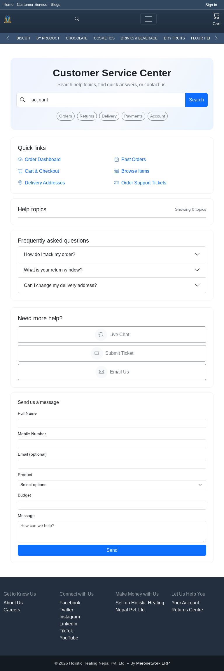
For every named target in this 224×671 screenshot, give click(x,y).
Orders (65, 116)
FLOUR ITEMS (202, 38)
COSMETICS (104, 38)
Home (8, 4)
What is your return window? (53, 269)
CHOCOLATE (77, 38)
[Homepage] (8, 19)
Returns (87, 116)
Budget (24, 495)
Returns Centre (187, 609)
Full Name (27, 413)
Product (25, 474)
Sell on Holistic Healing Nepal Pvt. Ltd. (140, 606)
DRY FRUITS (174, 38)
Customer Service (32, 4)
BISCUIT (23, 38)
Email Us (119, 371)
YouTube (69, 637)
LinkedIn (68, 623)
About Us (13, 602)
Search (196, 99)
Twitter (66, 609)
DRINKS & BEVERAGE (139, 38)
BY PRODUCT (48, 38)
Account (157, 116)
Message (26, 515)
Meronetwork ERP (153, 663)
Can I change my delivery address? (60, 285)
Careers (12, 609)
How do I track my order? (49, 254)
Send (112, 550)
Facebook (70, 602)
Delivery (109, 116)
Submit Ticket (119, 353)
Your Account (185, 602)
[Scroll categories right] (216, 38)
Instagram (70, 616)
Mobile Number (32, 433)
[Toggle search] (77, 18)
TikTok (66, 630)
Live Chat (119, 334)
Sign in (211, 5)
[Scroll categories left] (8, 38)
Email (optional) (32, 454)
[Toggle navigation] (148, 19)
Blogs (55, 4)
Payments (133, 116)
